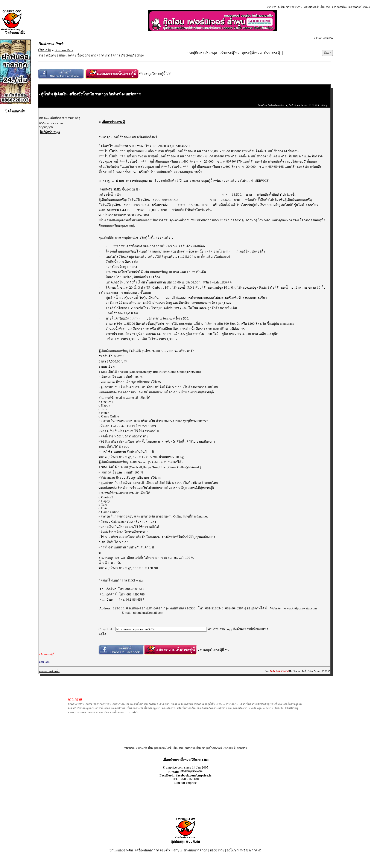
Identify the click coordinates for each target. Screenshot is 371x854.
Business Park (64, 50)
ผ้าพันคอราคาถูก (195, 850)
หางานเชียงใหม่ (145, 747)
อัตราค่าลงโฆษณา (359, 7)
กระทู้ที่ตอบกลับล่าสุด (202, 53)
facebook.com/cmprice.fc (193, 775)
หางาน (298, 7)
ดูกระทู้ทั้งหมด (252, 53)
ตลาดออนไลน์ (339, 7)
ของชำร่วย (217, 850)
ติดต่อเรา (242, 747)
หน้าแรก (271, 7)
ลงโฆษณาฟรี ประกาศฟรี (221, 747)
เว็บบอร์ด (325, 7)
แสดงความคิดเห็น (49, 671)
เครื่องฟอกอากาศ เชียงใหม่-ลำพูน (158, 850)
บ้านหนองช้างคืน (121, 850)
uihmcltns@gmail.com (148, 612)
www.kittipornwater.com (300, 608)
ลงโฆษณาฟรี (285, 7)
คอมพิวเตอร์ (311, 7)
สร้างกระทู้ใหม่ (229, 53)
